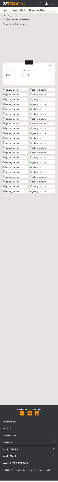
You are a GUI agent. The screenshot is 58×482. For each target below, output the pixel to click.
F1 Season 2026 (18, 10)
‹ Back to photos (9, 16)
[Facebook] (22, 413)
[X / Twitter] (30, 413)
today (14, 3)
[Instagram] (37, 413)
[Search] (40, 3)
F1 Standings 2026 (36, 10)
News (5, 10)
